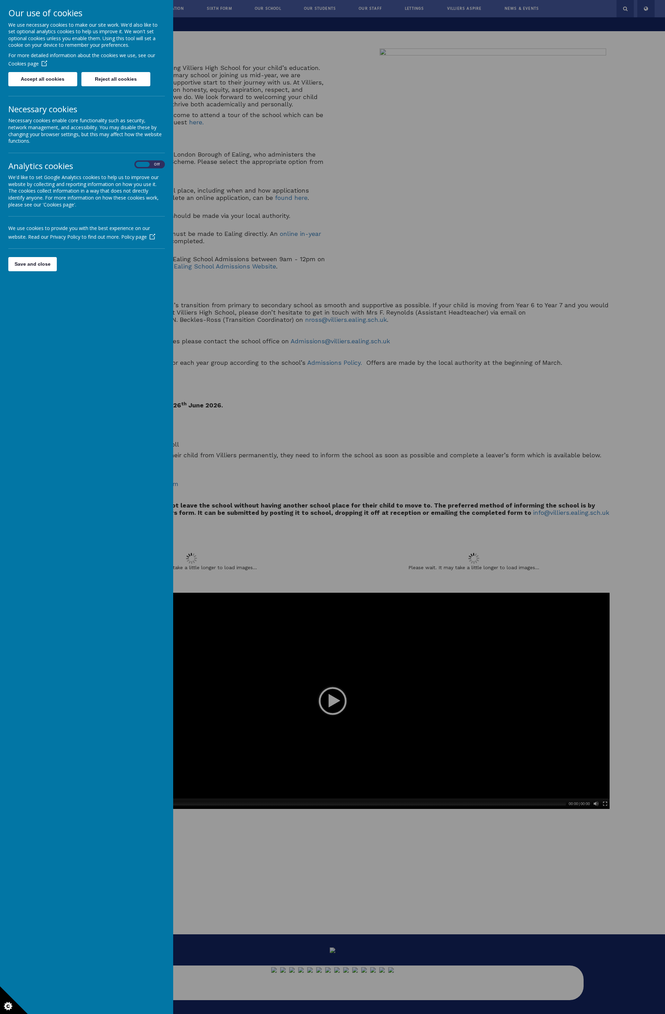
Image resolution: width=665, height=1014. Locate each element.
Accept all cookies (42, 79)
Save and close (33, 264)
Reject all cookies (116, 79)
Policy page (134, 236)
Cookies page (23, 63)
